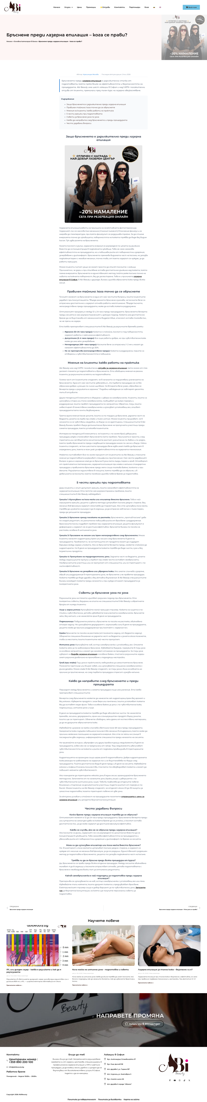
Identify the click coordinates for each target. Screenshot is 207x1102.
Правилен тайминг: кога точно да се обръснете (91, 107)
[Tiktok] (184, 1080)
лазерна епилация (91, 81)
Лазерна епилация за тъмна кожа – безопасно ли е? (165, 969)
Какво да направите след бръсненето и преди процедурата (97, 120)
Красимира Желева (91, 74)
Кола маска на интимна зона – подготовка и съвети (100, 969)
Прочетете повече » (14, 985)
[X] (189, 1080)
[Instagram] (179, 1080)
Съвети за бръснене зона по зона (83, 117)
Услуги (67, 7)
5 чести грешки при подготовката (84, 114)
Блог (147, 7)
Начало (56, 7)
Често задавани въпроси (79, 123)
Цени (79, 7)
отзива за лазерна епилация (112, 368)
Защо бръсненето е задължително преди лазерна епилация (96, 104)
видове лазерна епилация (84, 654)
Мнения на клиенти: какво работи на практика (90, 111)
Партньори (134, 7)
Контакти (119, 7)
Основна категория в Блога (25, 41)
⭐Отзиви (105, 7)
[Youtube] (174, 1080)
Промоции (91, 7)
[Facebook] (170, 1080)
